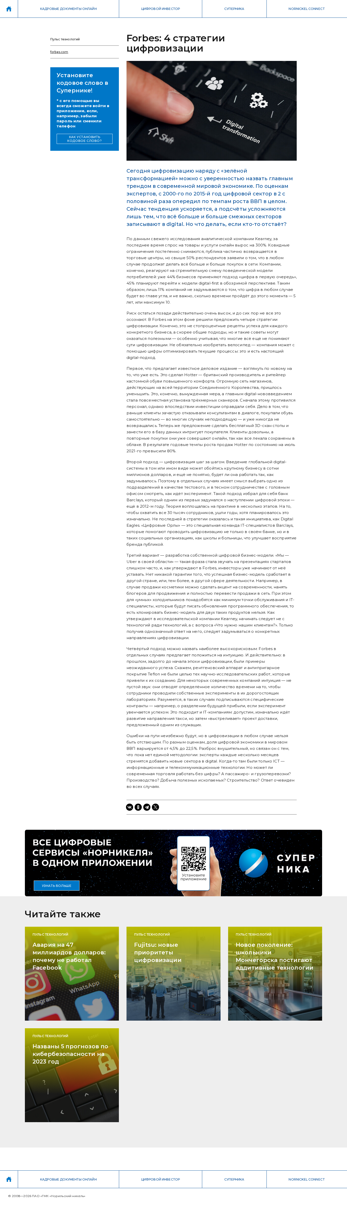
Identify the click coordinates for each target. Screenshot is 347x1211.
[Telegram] (146, 807)
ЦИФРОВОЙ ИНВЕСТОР (160, 9)
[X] (155, 807)
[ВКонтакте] (129, 807)
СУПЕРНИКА (234, 9)
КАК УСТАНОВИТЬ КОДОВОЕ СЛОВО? (84, 139)
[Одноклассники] (138, 807)
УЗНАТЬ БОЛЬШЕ (57, 886)
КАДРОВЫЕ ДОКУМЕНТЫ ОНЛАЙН (68, 9)
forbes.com (59, 52)
